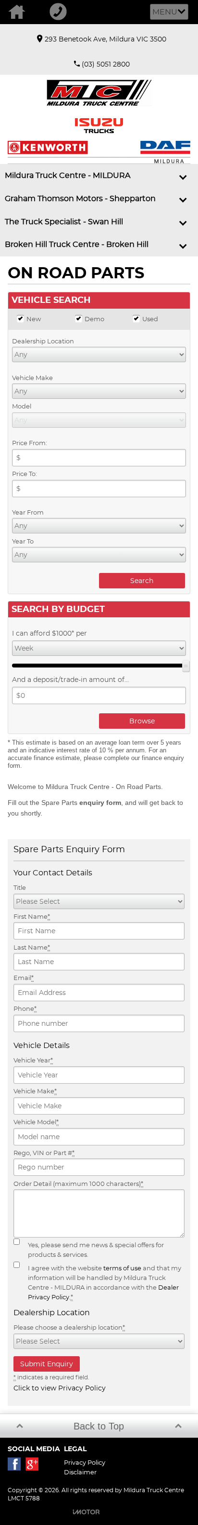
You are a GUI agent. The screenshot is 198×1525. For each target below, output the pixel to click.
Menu (164, 11)
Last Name (31, 947)
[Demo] (78, 318)
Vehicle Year (33, 1060)
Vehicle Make (32, 377)
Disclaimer (80, 1472)
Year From (28, 512)
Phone (25, 1008)
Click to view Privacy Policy (59, 1388)
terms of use (122, 1268)
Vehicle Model (36, 1122)
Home (20, 12)
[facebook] (16, 1466)
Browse (142, 721)
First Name (31, 916)
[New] (20, 318)
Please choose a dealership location (69, 1327)
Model (21, 406)
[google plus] (34, 1466)
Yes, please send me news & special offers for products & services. (96, 1249)
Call (62, 12)
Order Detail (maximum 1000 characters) (78, 1183)
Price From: (29, 443)
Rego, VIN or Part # (43, 1153)
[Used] (136, 318)
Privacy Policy (84, 1462)
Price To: (24, 473)
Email (23, 977)
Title (19, 887)
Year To (23, 541)
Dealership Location (43, 341)
